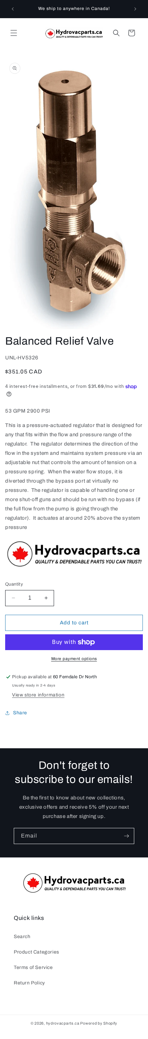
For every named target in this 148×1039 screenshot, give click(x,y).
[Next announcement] (135, 8)
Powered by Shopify (98, 1023)
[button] (13, 33)
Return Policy (29, 982)
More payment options (74, 658)
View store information (38, 694)
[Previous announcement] (12, 8)
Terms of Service (33, 967)
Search (22, 936)
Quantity (14, 584)
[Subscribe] (126, 836)
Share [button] (20, 712)
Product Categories (36, 952)
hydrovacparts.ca (63, 1023)
